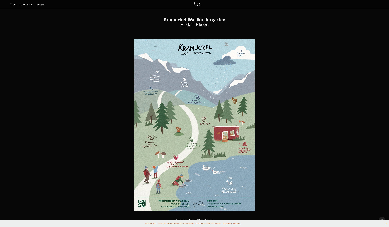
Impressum (40, 4)
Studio (22, 4)
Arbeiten (13, 4)
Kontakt (30, 4)
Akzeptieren (227, 223)
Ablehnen (236, 223)
